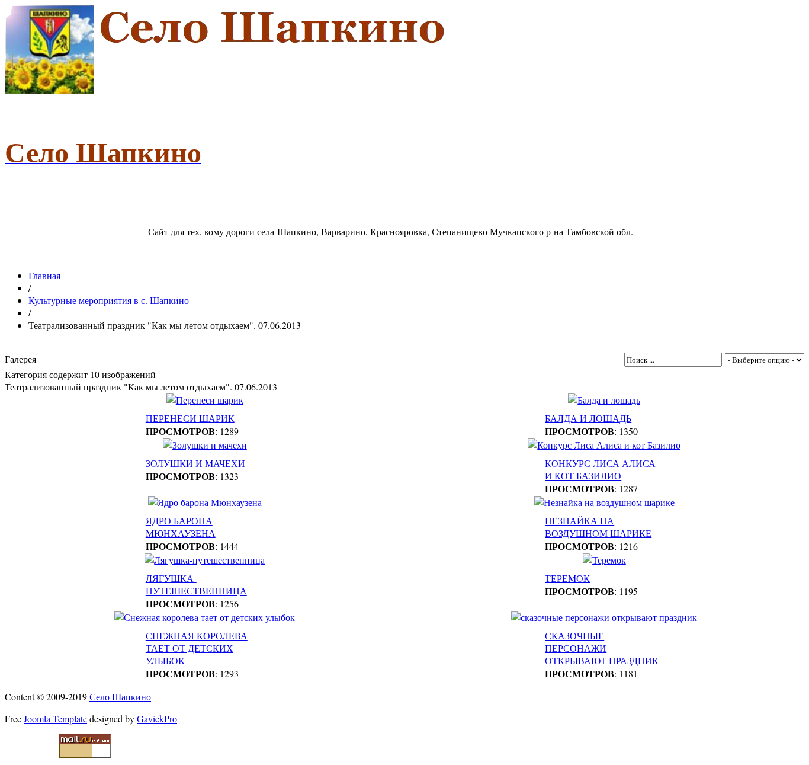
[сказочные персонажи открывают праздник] (604, 617)
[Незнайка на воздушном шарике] (604, 502)
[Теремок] (604, 559)
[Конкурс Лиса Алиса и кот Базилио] (604, 444)
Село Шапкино (120, 696)
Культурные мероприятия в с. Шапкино (108, 300)
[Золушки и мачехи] (205, 444)
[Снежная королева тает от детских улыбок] (204, 617)
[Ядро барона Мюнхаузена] (205, 502)
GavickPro (157, 718)
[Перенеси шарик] (204, 399)
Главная (44, 275)
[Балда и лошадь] (604, 399)
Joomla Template (55, 718)
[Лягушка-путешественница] (205, 559)
